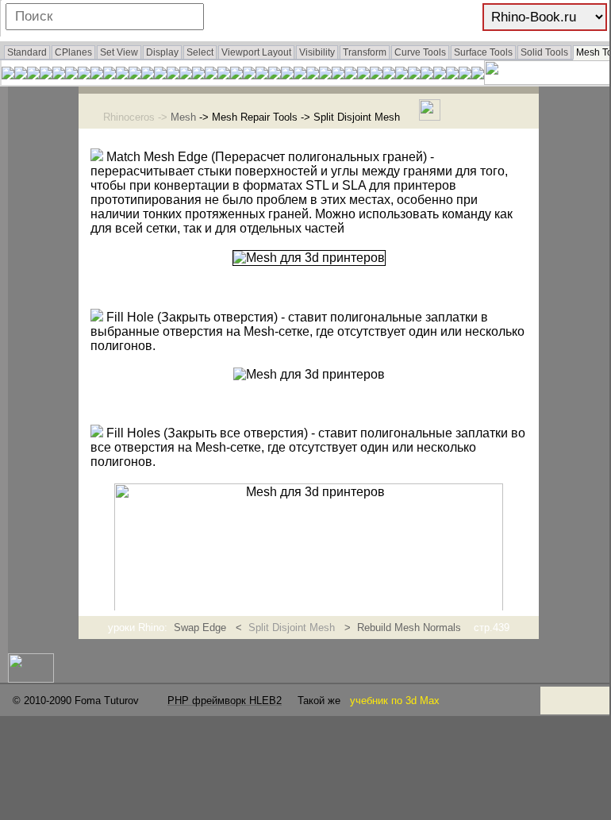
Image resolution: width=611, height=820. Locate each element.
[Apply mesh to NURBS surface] (198, 75)
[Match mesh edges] (84, 75)
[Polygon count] (452, 75)
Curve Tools (420, 52)
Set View (119, 52)
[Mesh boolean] (300, 75)
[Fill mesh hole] (96, 75)
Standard (27, 52)
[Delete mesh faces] (147, 75)
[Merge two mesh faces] (350, 75)
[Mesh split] (312, 75)
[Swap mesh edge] (185, 75)
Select (199, 52)
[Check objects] (20, 75)
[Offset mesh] (338, 75)
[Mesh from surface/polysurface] (249, 75)
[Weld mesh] (71, 75)
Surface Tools (483, 52)
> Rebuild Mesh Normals (401, 627)
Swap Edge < (211, 627)
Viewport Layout (256, 52)
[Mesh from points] (262, 75)
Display (162, 52)
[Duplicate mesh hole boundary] (376, 75)
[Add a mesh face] (160, 75)
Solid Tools (544, 52)
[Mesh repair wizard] (33, 75)
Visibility (317, 52)
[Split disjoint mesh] (236, 75)
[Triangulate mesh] (414, 75)
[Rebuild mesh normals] (109, 75)
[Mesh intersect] (363, 75)
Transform (364, 52)
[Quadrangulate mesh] (401, 75)
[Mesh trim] (325, 75)
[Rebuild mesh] (122, 75)
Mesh (183, 117)
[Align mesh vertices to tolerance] (58, 75)
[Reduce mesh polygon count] (427, 75)
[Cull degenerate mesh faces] (173, 75)
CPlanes (73, 52)
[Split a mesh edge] (211, 75)
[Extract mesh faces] (465, 75)
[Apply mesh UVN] (287, 75)
